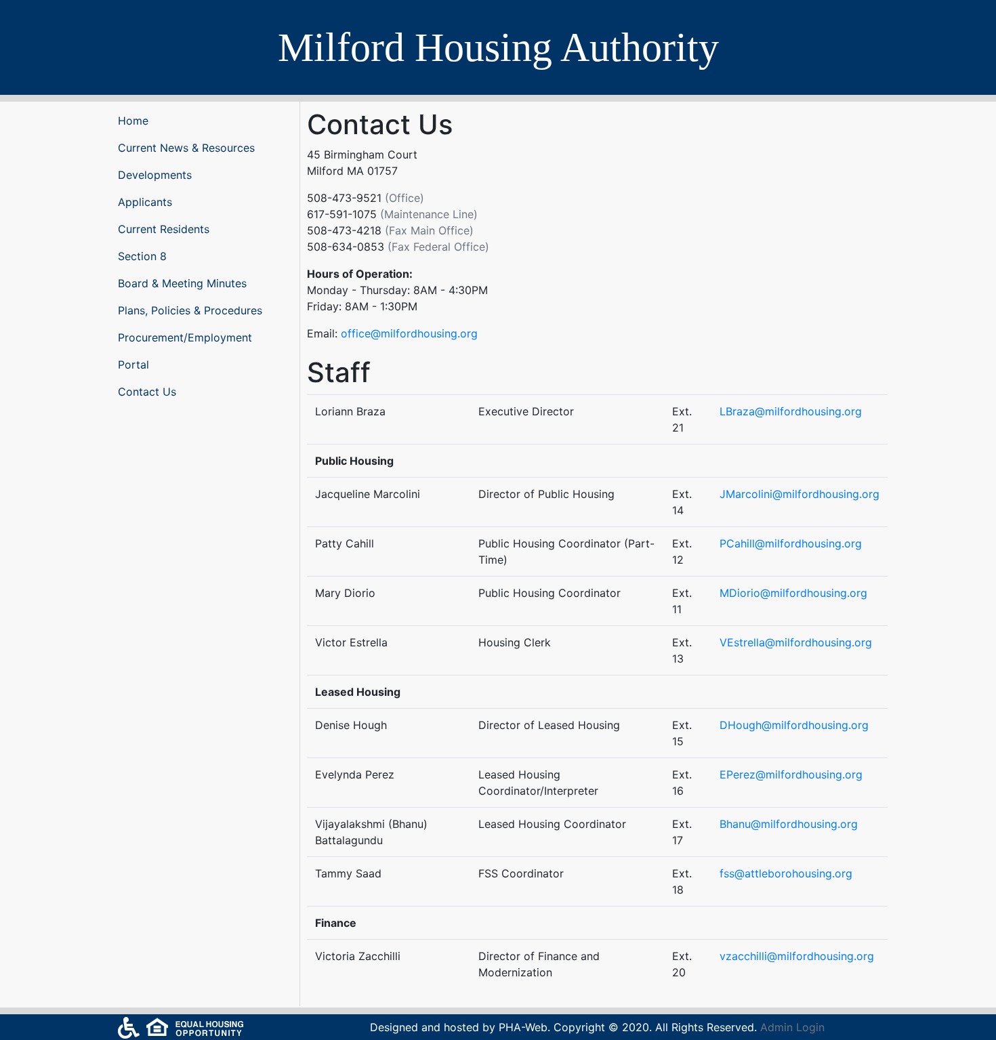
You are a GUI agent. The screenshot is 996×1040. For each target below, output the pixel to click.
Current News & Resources (186, 147)
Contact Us (147, 391)
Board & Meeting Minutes (182, 283)
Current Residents (163, 229)
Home (133, 120)
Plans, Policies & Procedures (190, 310)
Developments (155, 175)
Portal (133, 364)
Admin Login (792, 1027)
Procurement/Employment (185, 337)
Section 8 (142, 256)
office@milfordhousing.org (409, 333)
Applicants (145, 202)
